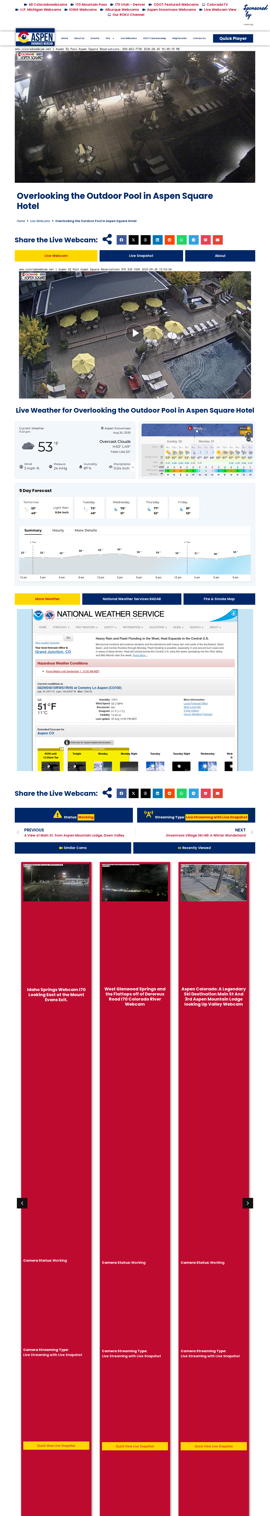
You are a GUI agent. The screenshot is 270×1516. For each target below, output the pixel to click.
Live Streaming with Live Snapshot (216, 817)
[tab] (56, 256)
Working (86, 817)
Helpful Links (179, 38)
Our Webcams (129, 38)
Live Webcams (40, 221)
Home (64, 38)
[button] (122, 240)
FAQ (108, 38)
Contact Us (199, 38)
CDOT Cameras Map (154, 38)
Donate (95, 38)
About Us (79, 38)
